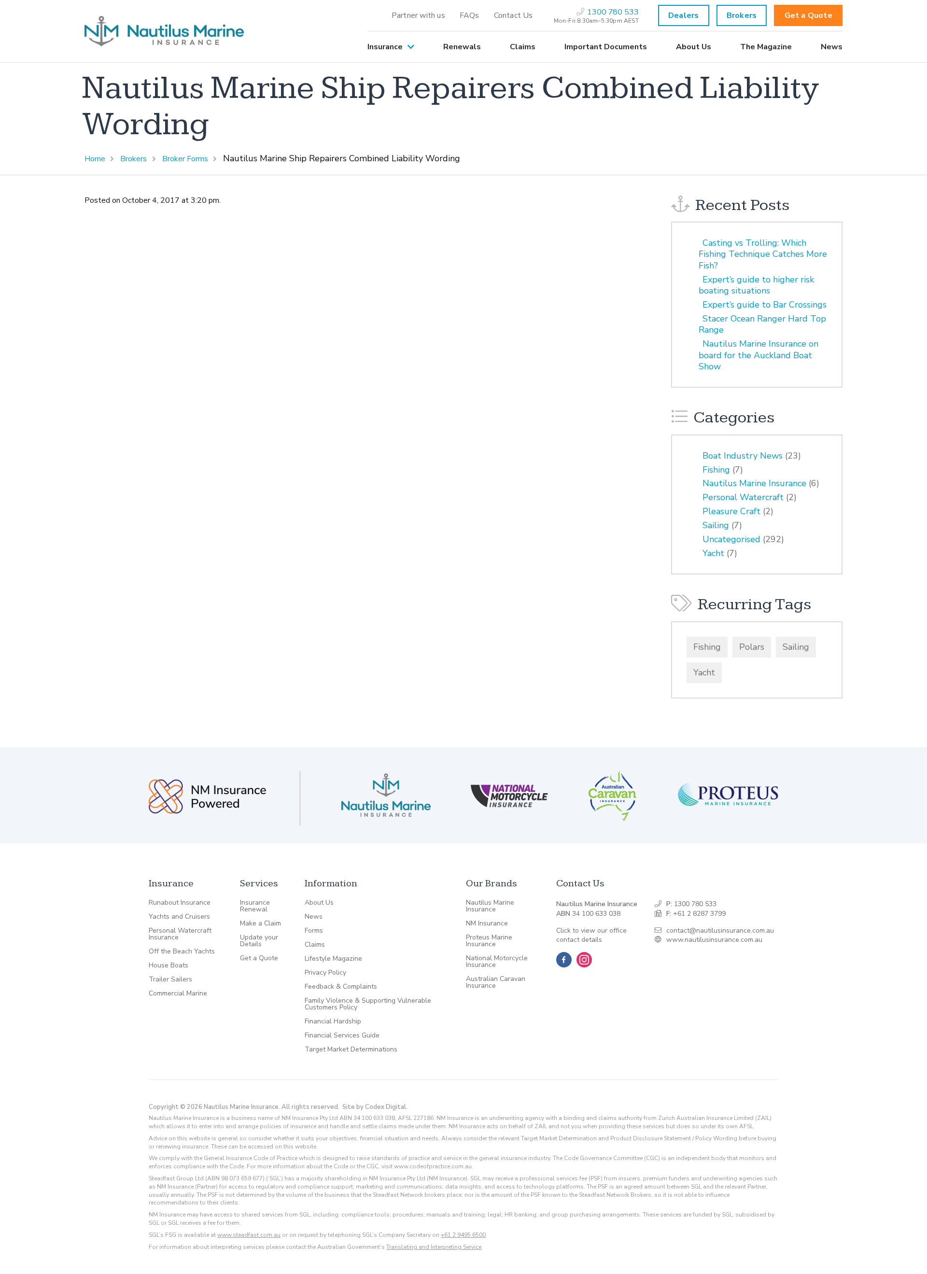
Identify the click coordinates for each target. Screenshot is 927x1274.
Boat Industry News (742, 456)
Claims (522, 47)
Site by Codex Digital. (374, 1107)
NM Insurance (487, 923)
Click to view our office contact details (591, 935)
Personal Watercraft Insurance (180, 934)
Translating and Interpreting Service (433, 1247)
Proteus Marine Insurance (489, 941)
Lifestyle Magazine (333, 958)
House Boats (168, 965)
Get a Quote (808, 15)
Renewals (462, 47)
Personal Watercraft (743, 497)
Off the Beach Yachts (182, 951)
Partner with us (418, 15)
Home (94, 159)
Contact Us (513, 15)
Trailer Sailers (170, 979)
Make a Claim (260, 923)
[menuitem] (418, 15)
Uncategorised (731, 539)
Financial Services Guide (342, 1035)
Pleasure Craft (731, 511)
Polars (751, 647)
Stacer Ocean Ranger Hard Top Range (762, 324)
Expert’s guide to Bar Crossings (764, 304)
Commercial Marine (178, 993)
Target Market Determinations (351, 1049)
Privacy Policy (325, 972)
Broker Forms (185, 159)
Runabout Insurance (180, 902)
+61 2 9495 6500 (463, 1235)
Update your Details (259, 941)
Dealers (683, 15)
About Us (693, 47)
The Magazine (766, 47)
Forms (314, 930)
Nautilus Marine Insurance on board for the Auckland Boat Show (758, 355)
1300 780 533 (695, 904)
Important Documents (605, 47)
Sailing (715, 525)
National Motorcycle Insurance (497, 961)
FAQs (469, 15)
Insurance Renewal (255, 906)
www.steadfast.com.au (249, 1235)
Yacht (713, 553)
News (832, 47)
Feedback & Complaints (341, 986)
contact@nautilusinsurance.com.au (720, 930)
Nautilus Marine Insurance (754, 483)
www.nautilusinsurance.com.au (714, 939)
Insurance (385, 47)
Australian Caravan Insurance (495, 982)
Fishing (716, 470)
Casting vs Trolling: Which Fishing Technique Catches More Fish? (763, 254)
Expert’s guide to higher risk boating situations (756, 285)
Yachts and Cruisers (179, 916)
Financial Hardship (333, 1021)
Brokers (742, 15)
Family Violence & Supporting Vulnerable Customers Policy (368, 1004)
